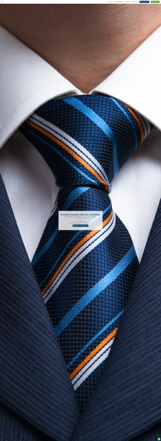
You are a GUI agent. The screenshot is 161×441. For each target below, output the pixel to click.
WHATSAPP (156, 1)
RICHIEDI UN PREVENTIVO (81, 225)
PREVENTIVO (145, 1)
